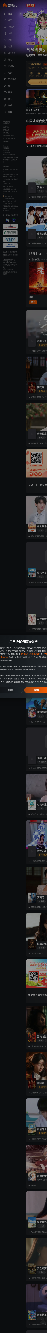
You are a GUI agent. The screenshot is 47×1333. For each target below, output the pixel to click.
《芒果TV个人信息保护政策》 (30, 654)
